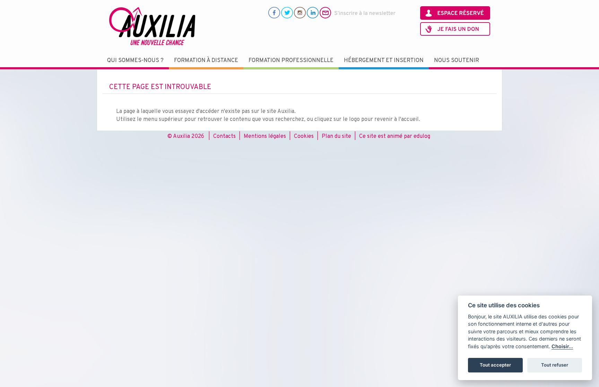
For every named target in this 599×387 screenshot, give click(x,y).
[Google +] (300, 12)
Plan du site (336, 136)
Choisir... (562, 346)
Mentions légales (265, 136)
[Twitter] (287, 12)
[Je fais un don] (455, 29)
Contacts (224, 136)
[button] (135, 60)
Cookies (304, 136)
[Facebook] (274, 12)
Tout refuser (554, 365)
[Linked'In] (313, 12)
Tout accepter (495, 365)
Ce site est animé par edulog (394, 136)
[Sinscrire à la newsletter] (358, 12)
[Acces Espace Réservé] (455, 13)
